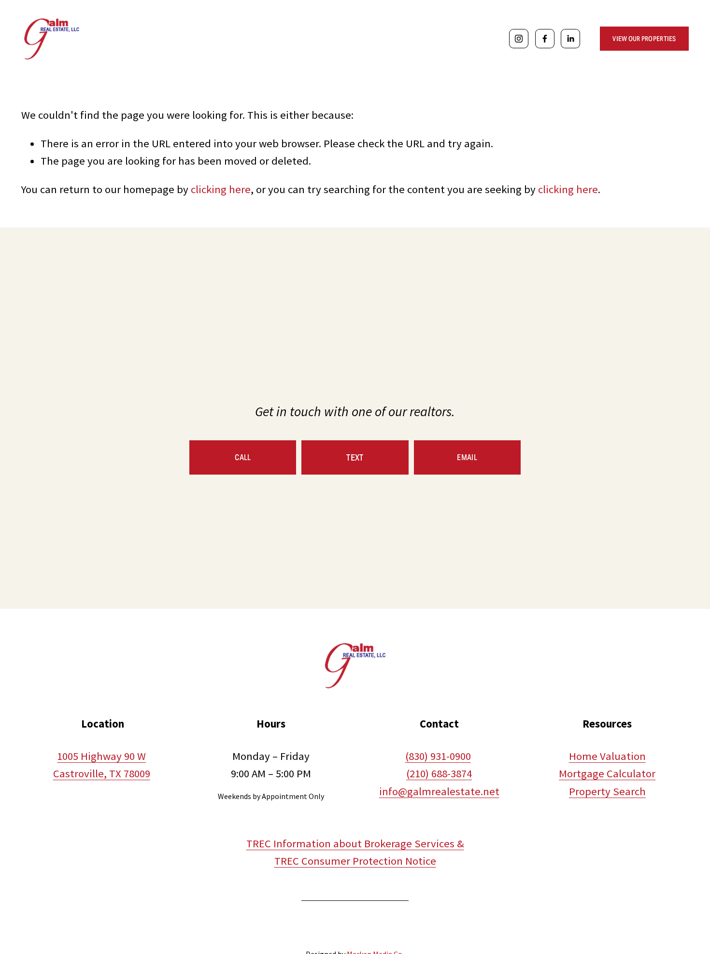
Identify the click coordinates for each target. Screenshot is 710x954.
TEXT (354, 457)
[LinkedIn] (570, 38)
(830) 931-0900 (438, 756)
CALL (243, 457)
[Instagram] (518, 38)
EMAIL (467, 457)
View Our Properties (644, 38)
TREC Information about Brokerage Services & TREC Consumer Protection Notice (355, 852)
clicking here (221, 189)
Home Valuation (607, 756)
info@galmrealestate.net (439, 791)
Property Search (607, 791)
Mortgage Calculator (607, 773)
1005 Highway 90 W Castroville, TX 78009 (101, 764)
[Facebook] (544, 38)
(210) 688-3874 (439, 773)
